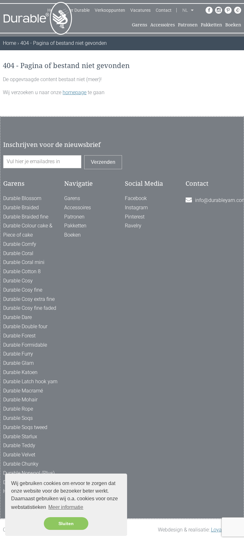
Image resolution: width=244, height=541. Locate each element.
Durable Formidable (25, 345)
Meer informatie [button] (65, 507)
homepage (74, 92)
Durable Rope (18, 409)
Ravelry (133, 226)
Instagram (136, 208)
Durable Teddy (19, 445)
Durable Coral (18, 253)
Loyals (218, 530)
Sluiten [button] (66, 523)
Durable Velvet (19, 455)
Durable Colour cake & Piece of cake (27, 230)
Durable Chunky (20, 464)
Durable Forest (19, 336)
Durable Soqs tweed (25, 427)
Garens (139, 24)
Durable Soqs (18, 418)
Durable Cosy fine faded (29, 308)
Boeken (233, 24)
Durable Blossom (22, 198)
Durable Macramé (23, 391)
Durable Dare (17, 317)
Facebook (136, 198)
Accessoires (162, 24)
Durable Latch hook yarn (30, 381)
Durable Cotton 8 (22, 271)
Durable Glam (18, 363)
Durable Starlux (20, 436)
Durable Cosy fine (22, 290)
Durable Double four (25, 326)
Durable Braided (21, 208)
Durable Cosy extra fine (29, 299)
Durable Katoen (20, 372)
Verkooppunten (110, 10)
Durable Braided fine (25, 217)
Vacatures (140, 10)
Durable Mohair (20, 400)
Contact (164, 10)
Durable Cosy (18, 281)
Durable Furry (18, 354)
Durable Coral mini (23, 262)
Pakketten (211, 24)
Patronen (188, 24)
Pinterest (135, 217)
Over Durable (77, 10)
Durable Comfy (19, 244)
